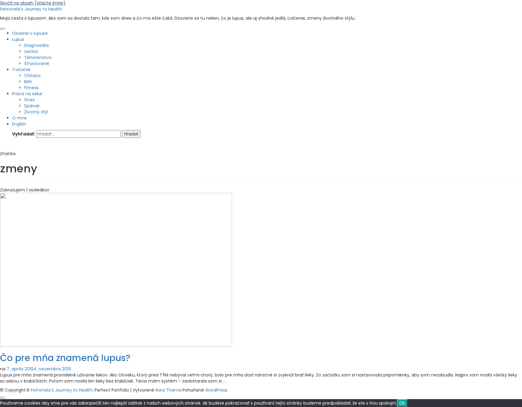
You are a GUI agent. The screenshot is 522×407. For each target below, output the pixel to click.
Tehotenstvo (37, 57)
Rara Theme (169, 390)
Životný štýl (36, 112)
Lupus (18, 39)
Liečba (31, 51)
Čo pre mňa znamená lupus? (65, 357)
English (19, 124)
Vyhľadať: (23, 134)
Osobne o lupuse (30, 33)
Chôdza (32, 76)
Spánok (32, 106)
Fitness (31, 88)
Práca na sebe (27, 94)
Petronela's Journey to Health (31, 9)
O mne (19, 118)
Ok (402, 403)
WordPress (216, 390)
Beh (28, 82)
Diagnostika (36, 45)
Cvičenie (21, 70)
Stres (29, 100)
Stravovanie (36, 63)
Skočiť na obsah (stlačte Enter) (33, 3)
